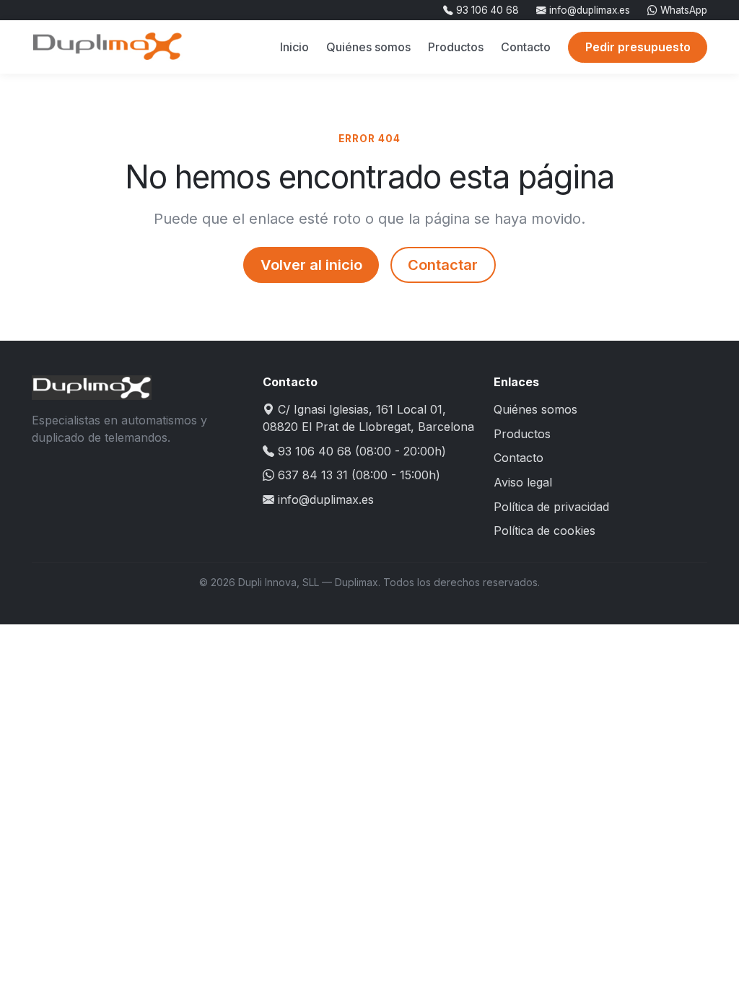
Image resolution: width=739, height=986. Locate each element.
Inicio (294, 47)
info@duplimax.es (588, 10)
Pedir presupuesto (638, 47)
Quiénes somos (368, 47)
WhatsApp (682, 10)
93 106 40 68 (486, 10)
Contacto (526, 47)
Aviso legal (523, 482)
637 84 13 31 (313, 475)
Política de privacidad (551, 506)
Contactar (443, 265)
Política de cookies (544, 530)
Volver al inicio (311, 265)
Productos (456, 47)
